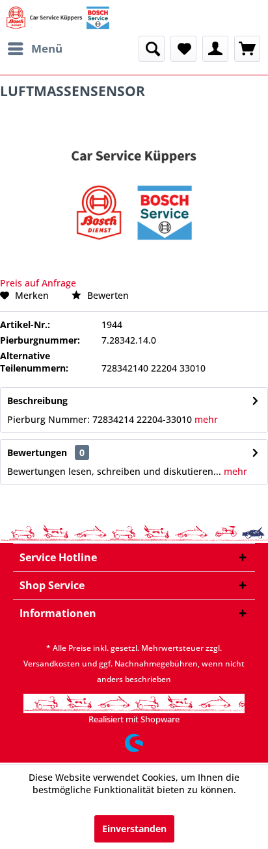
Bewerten (107, 295)
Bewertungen (37, 452)
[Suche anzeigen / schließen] (152, 49)
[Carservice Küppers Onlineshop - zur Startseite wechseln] (58, 17)
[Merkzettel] (183, 49)
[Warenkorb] (247, 49)
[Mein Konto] (215, 49)
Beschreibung (37, 400)
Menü (46, 48)
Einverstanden (134, 828)
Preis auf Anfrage (38, 283)
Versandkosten (51, 663)
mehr (205, 419)
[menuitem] (34, 49)
